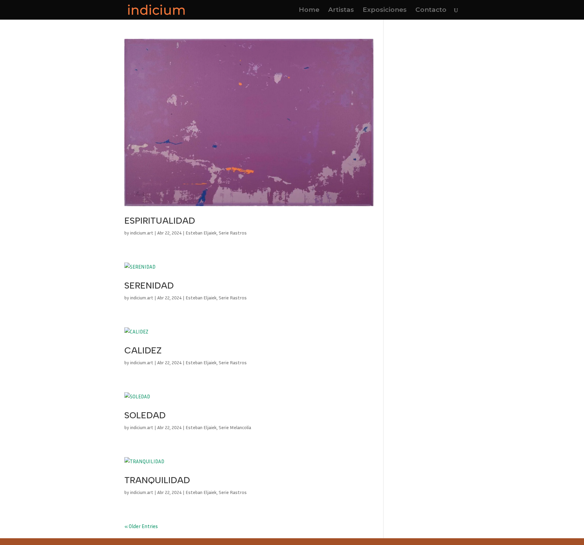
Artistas (341, 10)
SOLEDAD (145, 415)
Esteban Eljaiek (201, 233)
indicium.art (141, 233)
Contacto (430, 10)
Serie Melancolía (235, 427)
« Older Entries (141, 526)
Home (309, 10)
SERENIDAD (149, 285)
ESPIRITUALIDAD (159, 220)
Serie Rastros (233, 233)
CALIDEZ (143, 350)
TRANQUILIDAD (157, 480)
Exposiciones (385, 10)
